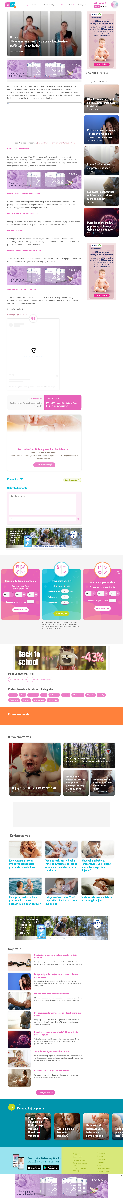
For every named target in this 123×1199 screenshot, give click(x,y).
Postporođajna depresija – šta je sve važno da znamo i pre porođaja (101, 133)
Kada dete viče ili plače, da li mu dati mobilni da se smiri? (102, 784)
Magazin (65, 695)
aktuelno (13, 695)
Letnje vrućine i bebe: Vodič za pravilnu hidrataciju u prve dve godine (61, 900)
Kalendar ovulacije (79, 1160)
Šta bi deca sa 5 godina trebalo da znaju (51, 1051)
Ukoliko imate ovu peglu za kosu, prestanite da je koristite (101, 102)
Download (100, 1162)
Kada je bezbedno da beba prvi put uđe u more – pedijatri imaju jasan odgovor (25, 900)
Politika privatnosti (104, 1171)
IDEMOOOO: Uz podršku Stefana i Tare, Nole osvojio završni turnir (61, 404)
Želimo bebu (53, 700)
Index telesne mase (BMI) (80, 1164)
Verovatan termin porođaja (79, 1169)
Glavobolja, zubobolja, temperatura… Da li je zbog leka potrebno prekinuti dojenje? (96, 865)
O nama (100, 1156)
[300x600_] (101, 69)
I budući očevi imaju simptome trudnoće (98, 166)
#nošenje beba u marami (18, 679)
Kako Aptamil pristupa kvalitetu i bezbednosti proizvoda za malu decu (22, 864)
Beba (16, 37)
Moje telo (90, 695)
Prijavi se (97, 6)
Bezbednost (33, 695)
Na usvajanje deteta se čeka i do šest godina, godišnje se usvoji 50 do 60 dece (75, 782)
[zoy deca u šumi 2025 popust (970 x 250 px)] (61, 658)
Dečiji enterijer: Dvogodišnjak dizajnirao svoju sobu (26, 404)
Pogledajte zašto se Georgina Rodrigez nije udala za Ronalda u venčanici (38, 1126)
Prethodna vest (36, 399)
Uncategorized (39, 700)
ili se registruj (105, 6)
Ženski (59, 586)
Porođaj (101, 695)
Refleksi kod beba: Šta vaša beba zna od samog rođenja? (95, 1130)
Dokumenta (54, 695)
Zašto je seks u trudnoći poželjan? (65, 1132)
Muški (67, 586)
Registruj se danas (43, 465)
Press (99, 1165)
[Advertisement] (61, 814)
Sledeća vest (54, 399)
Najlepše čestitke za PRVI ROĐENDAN (34, 788)
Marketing (101, 1159)
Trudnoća (26, 700)
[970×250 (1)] (44, 538)
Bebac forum (77, 1157)
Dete (43, 695)
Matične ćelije (77, 695)
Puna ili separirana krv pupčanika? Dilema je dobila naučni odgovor (100, 226)
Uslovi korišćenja (103, 1168)
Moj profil (76, 1154)
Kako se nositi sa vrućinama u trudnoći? (51, 1070)
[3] (44, 69)
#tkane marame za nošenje (42, 679)
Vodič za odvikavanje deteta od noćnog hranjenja (96, 898)
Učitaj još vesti (44, 1093)
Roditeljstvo (14, 700)
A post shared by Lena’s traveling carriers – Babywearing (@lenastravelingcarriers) (34, 386)
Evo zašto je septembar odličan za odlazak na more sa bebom (100, 195)
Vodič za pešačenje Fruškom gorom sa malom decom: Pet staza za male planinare (88, 759)
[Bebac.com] (10, 5)
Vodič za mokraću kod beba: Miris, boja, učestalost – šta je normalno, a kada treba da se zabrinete (61, 865)
